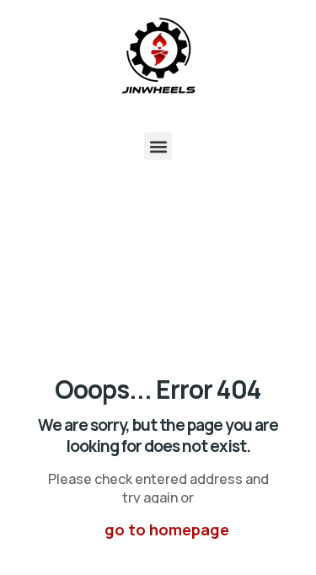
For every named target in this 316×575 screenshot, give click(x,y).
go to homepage (166, 529)
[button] (158, 146)
